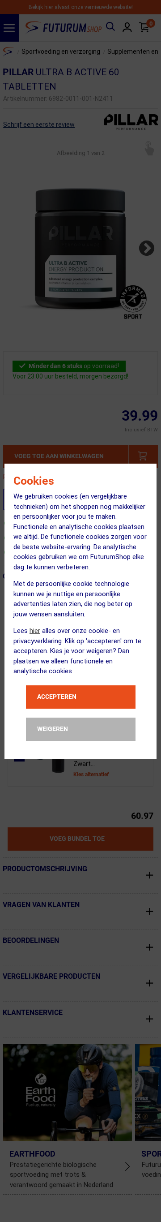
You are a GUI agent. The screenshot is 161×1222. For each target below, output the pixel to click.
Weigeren (52, 728)
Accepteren (56, 696)
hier (35, 631)
